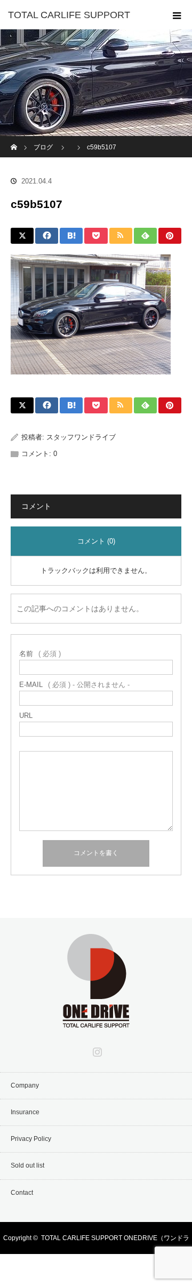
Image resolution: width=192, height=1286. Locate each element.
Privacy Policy (31, 1139)
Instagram (96, 1050)
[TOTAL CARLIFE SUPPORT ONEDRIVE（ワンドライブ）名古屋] (96, 1020)
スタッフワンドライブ (81, 437)
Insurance (25, 1112)
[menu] (177, 15)
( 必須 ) (40, 653)
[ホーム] (14, 140)
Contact (22, 1192)
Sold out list (27, 1165)
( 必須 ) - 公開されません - (74, 684)
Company (25, 1085)
